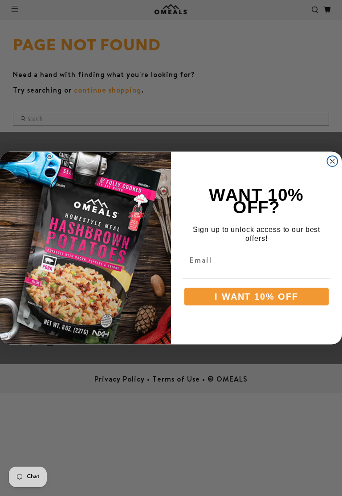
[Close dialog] (332, 161)
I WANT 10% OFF (256, 296)
